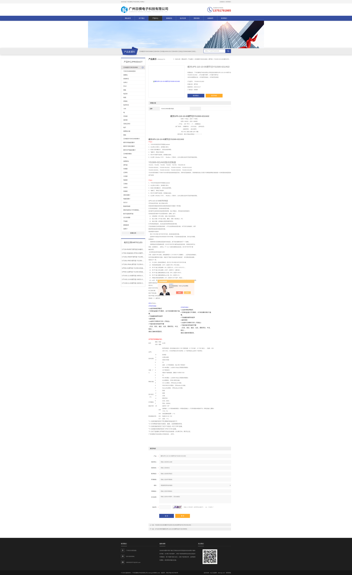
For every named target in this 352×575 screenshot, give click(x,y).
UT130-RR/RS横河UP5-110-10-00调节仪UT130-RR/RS (171, 529)
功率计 (125, 82)
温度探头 (126, 161)
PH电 (125, 157)
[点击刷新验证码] (177, 507)
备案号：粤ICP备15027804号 (169, 572)
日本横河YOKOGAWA (146, 51)
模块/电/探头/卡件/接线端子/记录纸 (133, 210)
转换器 (125, 191)
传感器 (125, 168)
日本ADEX (174, 51)
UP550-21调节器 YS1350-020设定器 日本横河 (133, 268)
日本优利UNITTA (196, 51)
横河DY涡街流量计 (129, 146)
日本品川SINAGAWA (184, 51)
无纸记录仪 (126, 123)
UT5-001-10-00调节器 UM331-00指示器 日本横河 (133, 279)
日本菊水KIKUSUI (165, 51)
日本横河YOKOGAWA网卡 (131, 138)
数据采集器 (126, 206)
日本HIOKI (156, 51)
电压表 (125, 93)
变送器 (125, 116)
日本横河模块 (127, 153)
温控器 (125, 120)
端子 (124, 127)
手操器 (125, 221)
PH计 (125, 86)
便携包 (125, 75)
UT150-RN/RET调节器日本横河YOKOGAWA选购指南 (133, 249)
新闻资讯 (169, 18)
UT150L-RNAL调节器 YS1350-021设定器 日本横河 (133, 264)
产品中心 (155, 18)
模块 (124, 135)
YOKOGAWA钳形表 (129, 71)
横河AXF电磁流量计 (129, 150)
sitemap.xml (221, 572)
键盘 (124, 90)
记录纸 (125, 172)
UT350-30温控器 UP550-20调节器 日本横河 (133, 253)
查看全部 (133, 233)
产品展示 (190, 59)
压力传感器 (126, 217)
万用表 (125, 183)
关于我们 (142, 18)
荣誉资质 (197, 18)
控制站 (125, 101)
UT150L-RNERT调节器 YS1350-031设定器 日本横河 (133, 257)
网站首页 (128, 18)
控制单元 (126, 78)
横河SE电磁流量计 (129, 142)
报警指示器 (126, 131)
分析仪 (125, 187)
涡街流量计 (126, 195)
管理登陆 (228, 572)
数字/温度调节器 (128, 213)
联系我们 (228, 1)
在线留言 (222, 1)
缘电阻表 (126, 225)
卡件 (124, 108)
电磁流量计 (126, 198)
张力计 (125, 202)
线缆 (124, 97)
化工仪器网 (213, 572)
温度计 (125, 228)
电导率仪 (126, 105)
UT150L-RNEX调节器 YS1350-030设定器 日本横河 (133, 260)
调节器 (125, 165)
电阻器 (125, 180)
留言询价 (214, 95)
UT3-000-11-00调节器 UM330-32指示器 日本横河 (133, 283)
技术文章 (183, 18)
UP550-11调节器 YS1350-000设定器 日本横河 (133, 272)
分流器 (125, 176)
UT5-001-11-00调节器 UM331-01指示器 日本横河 (133, 275)
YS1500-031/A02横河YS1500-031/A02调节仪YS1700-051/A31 (173, 525)
